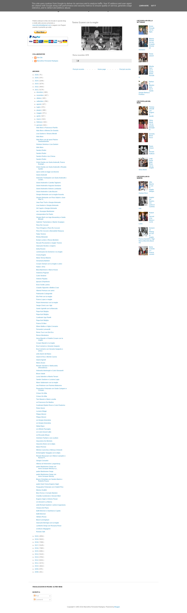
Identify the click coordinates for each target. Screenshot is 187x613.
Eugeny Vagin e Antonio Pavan (47, 499)
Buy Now (40, 32)
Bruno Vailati (40, 374)
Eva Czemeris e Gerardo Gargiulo (48, 346)
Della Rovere (40, 249)
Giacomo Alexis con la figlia (45, 444)
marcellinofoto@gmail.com (41, 25)
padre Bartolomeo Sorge (44, 471)
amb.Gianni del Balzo (43, 354)
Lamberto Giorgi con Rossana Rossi (48, 526)
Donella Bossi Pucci (152, 135)
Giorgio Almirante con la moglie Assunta (50, 194)
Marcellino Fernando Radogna (47, 61)
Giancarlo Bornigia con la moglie (47, 523)
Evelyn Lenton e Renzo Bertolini (47, 240)
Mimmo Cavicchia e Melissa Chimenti (49, 450)
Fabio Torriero (41, 234)
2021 (37, 90)
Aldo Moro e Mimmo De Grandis (47, 130)
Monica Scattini (41, 490)
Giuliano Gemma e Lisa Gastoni (47, 144)
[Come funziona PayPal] (51, 47)
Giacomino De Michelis (44, 441)
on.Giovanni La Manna (44, 502)
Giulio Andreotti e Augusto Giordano (48, 185)
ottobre (39, 98)
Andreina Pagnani (42, 273)
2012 (37, 560)
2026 (37, 75)
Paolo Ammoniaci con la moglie (47, 302)
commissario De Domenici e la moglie (49, 252)
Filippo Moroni (41, 414)
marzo (39, 119)
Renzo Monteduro (42, 335)
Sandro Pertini (41, 150)
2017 (37, 545)
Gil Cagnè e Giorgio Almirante (46, 208)
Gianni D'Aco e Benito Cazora (46, 357)
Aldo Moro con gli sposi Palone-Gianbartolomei (47, 140)
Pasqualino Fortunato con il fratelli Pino (49, 487)
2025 (37, 78)
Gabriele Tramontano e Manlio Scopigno (50, 222)
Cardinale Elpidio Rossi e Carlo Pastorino (50, 405)
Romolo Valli (40, 532)
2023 (37, 84)
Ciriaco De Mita (41, 393)
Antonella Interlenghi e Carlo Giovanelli (49, 370)
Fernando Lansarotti (43, 329)
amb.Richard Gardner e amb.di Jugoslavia (51, 505)
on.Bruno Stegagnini (43, 529)
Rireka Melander (42, 237)
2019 (37, 539)
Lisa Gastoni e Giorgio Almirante (47, 205)
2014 (37, 554)
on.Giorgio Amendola (43, 420)
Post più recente (78, 69)
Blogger (117, 607)
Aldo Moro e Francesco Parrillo (47, 128)
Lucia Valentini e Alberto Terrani (47, 376)
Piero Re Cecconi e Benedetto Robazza (50, 231)
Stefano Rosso (41, 517)
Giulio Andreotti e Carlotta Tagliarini (48, 183)
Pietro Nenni (40, 408)
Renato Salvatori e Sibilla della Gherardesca (47, 366)
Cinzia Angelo (41, 255)
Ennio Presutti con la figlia (151, 29)
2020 (37, 536)
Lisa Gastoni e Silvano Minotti (46, 134)
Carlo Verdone (41, 276)
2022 (37, 87)
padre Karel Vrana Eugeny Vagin (47, 484)
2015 (37, 551)
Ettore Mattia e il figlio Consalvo (47, 326)
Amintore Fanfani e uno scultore (47, 438)
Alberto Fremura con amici (45, 290)
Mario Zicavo (40, 363)
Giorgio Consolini (42, 461)
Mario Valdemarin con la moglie (47, 382)
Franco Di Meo (41, 323)
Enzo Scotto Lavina (43, 285)
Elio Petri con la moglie (44, 296)
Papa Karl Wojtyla (42, 311)
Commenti (39, 600)
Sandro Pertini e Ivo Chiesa (45, 156)
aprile (39, 116)
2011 (37, 563)
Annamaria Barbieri (43, 261)
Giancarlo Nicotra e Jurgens (46, 246)
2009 (37, 569)
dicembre (40, 92)
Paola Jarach (151, 55)
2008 (37, 572)
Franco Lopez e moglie (44, 299)
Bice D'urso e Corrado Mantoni (46, 493)
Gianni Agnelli (41, 360)
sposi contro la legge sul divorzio (47, 172)
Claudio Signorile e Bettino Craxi (47, 288)
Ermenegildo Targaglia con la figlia (48, 453)
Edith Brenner (41, 514)
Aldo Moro (39, 136)
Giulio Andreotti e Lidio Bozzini (46, 191)
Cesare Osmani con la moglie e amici (49, 264)
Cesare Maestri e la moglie (45, 343)
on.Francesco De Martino (45, 402)
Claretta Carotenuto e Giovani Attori (48, 496)
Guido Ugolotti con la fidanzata (46, 308)
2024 (37, 81)
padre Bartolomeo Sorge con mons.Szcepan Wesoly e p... (47, 467)
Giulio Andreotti (41, 175)
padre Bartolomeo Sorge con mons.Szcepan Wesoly (46, 475)
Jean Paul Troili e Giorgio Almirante (48, 202)
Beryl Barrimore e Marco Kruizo (47, 270)
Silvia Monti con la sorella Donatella (152, 124)
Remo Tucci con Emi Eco (45, 332)
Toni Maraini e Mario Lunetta (46, 399)
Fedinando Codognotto (44, 294)
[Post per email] (77, 60)
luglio (39, 107)
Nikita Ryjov (40, 426)
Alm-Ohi (39, 57)
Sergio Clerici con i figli (44, 305)
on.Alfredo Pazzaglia (43, 429)
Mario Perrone (41, 447)
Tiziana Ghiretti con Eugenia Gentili (151, 111)
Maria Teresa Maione (43, 258)
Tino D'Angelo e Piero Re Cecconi (48, 228)
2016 (37, 548)
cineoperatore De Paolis (44, 214)
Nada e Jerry (40, 267)
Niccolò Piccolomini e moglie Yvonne (49, 243)
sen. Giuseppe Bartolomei (45, 211)
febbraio (40, 122)
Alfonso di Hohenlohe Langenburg (48, 464)
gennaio (40, 125)
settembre (40, 101)
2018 (37, 542)
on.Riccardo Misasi (42, 435)
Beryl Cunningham (42, 520)
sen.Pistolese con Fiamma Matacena (49, 385)
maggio (39, 113)
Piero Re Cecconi (42, 225)
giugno (39, 110)
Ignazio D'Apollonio (43, 282)
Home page (102, 69)
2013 (37, 557)
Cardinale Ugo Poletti (43, 317)
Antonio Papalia (41, 279)
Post (37, 596)
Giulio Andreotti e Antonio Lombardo (48, 189)
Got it (153, 6)
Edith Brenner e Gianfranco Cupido (48, 511)
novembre (40, 95)
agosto (39, 104)
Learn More (144, 6)
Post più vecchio (125, 69)
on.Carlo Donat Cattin (43, 432)
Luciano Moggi (41, 411)
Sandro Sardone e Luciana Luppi (47, 379)
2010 (37, 566)
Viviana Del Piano (42, 508)
